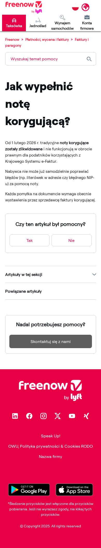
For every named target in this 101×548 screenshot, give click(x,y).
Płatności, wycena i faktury (47, 39)
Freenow (12, 39)
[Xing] (86, 416)
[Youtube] (72, 416)
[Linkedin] (15, 416)
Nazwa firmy (50, 456)
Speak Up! (50, 435)
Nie (71, 240)
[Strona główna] (23, 7)
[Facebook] (29, 416)
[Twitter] (58, 416)
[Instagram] (43, 416)
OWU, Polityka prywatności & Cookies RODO (50, 446)
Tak (29, 240)
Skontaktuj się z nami (51, 341)
